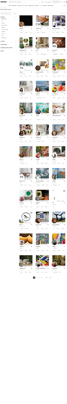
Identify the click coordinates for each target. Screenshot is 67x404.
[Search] (15, 13)
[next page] (50, 277)
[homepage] (4, 1)
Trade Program (56, 1)
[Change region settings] (66, 2)
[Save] (31, 16)
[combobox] (26, 2)
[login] (61, 1)
